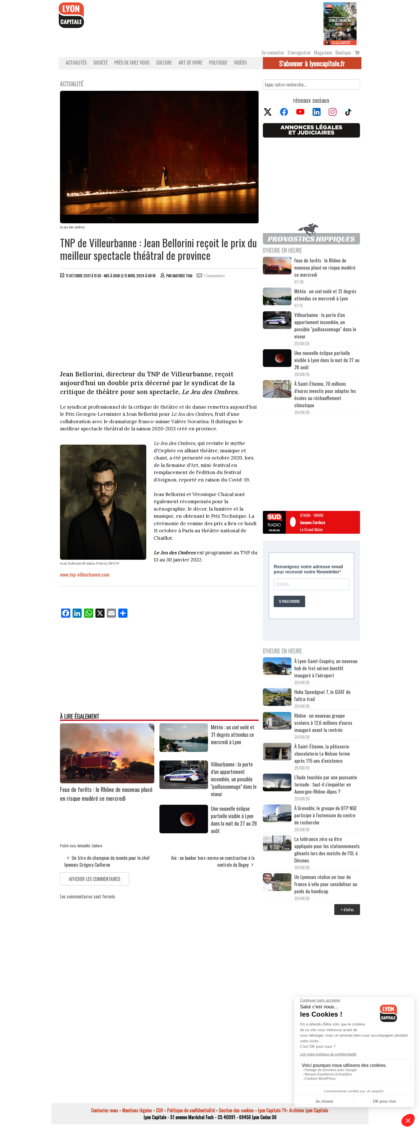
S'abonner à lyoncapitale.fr (312, 63)
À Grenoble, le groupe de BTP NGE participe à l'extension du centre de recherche (325, 815)
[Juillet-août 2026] (340, 23)
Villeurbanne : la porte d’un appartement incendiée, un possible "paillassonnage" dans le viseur (234, 779)
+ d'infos (347, 909)
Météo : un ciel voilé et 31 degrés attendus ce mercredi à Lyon (232, 734)
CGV (159, 1110)
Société (100, 62)
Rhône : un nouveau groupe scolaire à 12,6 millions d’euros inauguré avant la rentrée (323, 722)
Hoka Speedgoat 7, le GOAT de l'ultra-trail (322, 695)
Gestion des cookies (236, 1110)
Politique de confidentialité (191, 1110)
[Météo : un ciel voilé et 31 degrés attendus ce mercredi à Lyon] (183, 749)
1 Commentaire (214, 275)
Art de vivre (190, 62)
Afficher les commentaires (94, 879)
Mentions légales (137, 1110)
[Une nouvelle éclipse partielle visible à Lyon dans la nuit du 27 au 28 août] (183, 831)
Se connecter (272, 52)
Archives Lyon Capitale (308, 1110)
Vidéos (240, 62)
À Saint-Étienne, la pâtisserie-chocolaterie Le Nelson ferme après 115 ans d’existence (322, 753)
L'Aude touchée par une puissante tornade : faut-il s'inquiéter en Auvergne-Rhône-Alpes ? (325, 784)
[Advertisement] (159, 326)
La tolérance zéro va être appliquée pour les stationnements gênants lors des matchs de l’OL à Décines (327, 849)
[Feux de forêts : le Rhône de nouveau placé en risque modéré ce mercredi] (107, 781)
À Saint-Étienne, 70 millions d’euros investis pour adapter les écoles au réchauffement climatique (325, 394)
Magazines (323, 52)
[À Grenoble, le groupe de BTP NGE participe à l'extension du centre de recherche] (277, 814)
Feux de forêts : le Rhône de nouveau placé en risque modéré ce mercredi (106, 793)
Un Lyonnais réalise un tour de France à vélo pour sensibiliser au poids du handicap (325, 884)
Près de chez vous (131, 62)
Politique (218, 62)
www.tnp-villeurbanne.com (84, 574)
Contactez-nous (104, 1110)
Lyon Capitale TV (272, 1110)
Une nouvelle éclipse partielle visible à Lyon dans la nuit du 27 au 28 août (234, 819)
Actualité (83, 845)
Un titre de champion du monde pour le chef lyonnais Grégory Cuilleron (107, 861)
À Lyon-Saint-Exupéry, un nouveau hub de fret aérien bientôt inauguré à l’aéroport (325, 668)
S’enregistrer (299, 52)
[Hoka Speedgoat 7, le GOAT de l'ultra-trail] (277, 698)
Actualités (76, 62)
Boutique (343, 52)
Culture (164, 62)
